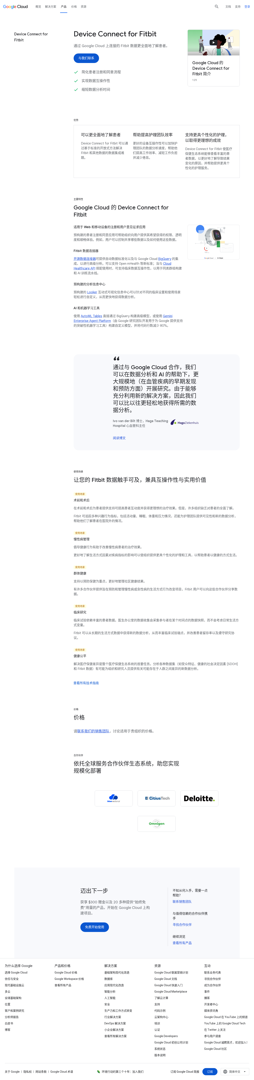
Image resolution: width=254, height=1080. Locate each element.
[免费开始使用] (94, 927)
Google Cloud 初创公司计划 (171, 1042)
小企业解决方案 (114, 1029)
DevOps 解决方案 (115, 1023)
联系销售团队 (182, 902)
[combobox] (235, 1071)
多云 (7, 991)
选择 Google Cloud (16, 972)
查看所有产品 (182, 943)
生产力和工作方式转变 (118, 1010)
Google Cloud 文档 (165, 978)
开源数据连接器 (85, 259)
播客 (207, 998)
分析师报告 (12, 1017)
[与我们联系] (86, 58)
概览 (38, 6)
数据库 (108, 978)
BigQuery (164, 259)
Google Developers (166, 1036)
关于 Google (12, 1071)
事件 (207, 991)
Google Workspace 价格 (69, 978)
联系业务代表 (212, 972)
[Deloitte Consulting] (199, 798)
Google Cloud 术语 (61, 1071)
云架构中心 (161, 1017)
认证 (157, 1029)
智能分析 (109, 991)
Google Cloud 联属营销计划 (171, 972)
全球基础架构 (13, 998)
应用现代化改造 (114, 985)
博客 (7, 1029)
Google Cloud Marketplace (170, 991)
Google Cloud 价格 (66, 972)
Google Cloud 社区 (215, 1048)
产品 (63, 6)
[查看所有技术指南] (86, 683)
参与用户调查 (212, 1036)
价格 (74, 6)
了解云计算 (161, 998)
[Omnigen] (157, 824)
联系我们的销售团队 (93, 731)
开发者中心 (211, 1004)
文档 (228, 6)
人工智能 (109, 998)
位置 (7, 1004)
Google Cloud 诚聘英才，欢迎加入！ (226, 1042)
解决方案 (50, 6)
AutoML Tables (91, 316)
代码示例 (159, 1010)
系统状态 (159, 1048)
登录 (247, 6)
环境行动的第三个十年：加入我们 (122, 1071)
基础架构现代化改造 (116, 972)
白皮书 (9, 1023)
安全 (107, 1004)
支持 (238, 6)
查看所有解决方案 (115, 1036)
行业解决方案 (112, 1017)
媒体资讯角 (211, 1010)
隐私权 (27, 1071)
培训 (157, 1023)
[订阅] (209, 1071)
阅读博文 (119, 438)
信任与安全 (12, 978)
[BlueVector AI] (114, 798)
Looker (92, 292)
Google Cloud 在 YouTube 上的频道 (226, 1017)
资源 (83, 6)
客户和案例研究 (14, 1010)
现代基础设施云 (14, 985)
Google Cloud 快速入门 (168, 985)
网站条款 (41, 1071)
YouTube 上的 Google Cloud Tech (224, 1023)
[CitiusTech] (157, 798)
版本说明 (159, 1055)
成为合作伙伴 (212, 985)
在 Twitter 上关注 (215, 1029)
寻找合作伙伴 (182, 925)
